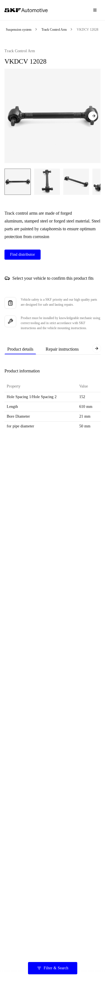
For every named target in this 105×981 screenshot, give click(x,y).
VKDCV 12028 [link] (87, 30)
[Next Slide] (92, 115)
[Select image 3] (76, 182)
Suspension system (18, 30)
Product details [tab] (20, 349)
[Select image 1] (17, 182)
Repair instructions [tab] (62, 349)
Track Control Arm (54, 30)
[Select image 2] (47, 182)
